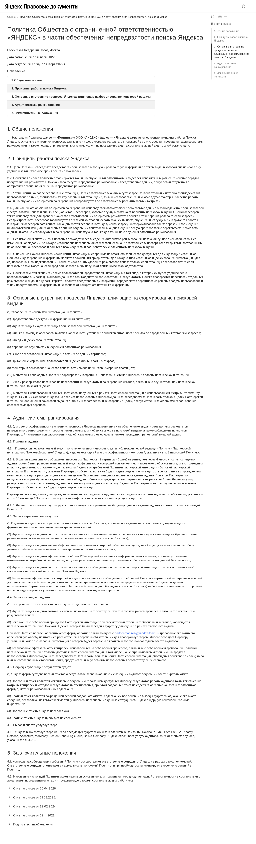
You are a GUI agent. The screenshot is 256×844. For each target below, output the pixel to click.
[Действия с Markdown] (225, 17)
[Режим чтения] (212, 17)
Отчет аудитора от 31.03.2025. (34, 797)
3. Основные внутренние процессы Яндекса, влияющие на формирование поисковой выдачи (231, 52)
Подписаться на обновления (33, 824)
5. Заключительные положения (226, 74)
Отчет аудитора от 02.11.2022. (34, 815)
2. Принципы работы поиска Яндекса (231, 38)
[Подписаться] (220, 17)
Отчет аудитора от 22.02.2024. (35, 806)
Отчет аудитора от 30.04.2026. (35, 788)
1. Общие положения (226, 31)
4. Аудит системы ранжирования (225, 65)
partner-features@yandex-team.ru (137, 633)
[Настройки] (243, 6)
